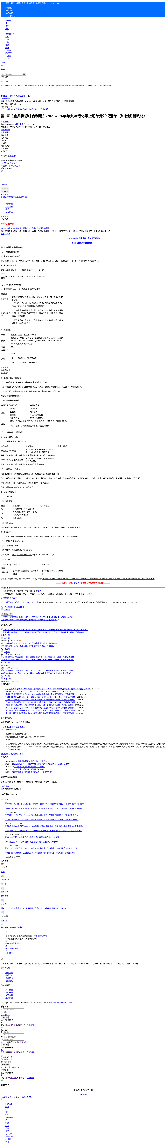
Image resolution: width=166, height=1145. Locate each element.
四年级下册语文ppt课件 (53, 85)
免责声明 (9, 995)
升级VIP (12, 156)
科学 (7, 31)
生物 (7, 42)
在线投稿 (9, 981)
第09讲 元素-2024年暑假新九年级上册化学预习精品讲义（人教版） (32, 842)
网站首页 (9, 21)
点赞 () (6, 163)
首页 (5, 96)
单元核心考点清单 (92, 85)
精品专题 (9, 53)
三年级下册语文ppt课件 (105, 85)
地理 (7, 40)
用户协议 (13, 1025)
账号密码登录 (14, 1067)
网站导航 (9, 975)
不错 (3, 872)
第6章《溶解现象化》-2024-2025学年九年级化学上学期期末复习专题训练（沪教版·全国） (41, 853)
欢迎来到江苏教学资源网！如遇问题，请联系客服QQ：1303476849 (32, 3)
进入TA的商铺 (9, 197)
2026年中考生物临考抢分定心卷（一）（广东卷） (33, 772)
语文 (7, 23)
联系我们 (9, 998)
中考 (7, 59)
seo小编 (7, 638)
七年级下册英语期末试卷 (79, 85)
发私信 (6, 191)
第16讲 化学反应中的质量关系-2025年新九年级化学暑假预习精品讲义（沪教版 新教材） (40, 713)
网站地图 (52, 1003)
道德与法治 (9, 34)
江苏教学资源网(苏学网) (12, 602)
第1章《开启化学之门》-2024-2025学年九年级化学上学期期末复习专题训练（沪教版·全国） (41, 820)
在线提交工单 (21, 727)
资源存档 (9, 978)
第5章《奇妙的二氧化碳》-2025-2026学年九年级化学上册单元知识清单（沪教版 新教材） (38, 617)
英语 (7, 29)
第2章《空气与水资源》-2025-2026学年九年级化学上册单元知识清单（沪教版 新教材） (40, 705)
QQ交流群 (5, 786)
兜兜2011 (7, 679)
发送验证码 (5, 1064)
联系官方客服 (22, 197)
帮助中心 (9, 11)
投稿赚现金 (7, 98)
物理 (7, 45)
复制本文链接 (8, 614)
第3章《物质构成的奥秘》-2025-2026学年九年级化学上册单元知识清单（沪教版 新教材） (41, 702)
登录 (39, 591)
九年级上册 (20, 96)
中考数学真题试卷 (65, 85)
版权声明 (9, 993)
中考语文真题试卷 (40, 85)
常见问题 (9, 207)
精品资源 (9, 13)
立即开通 (83, 1094)
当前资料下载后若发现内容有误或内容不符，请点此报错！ (26, 109)
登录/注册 (5, 1070)
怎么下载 (4, 896)
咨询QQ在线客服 (40, 936)
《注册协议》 (21, 1042)
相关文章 (9, 209)
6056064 (6, 122)
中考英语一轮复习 (6, 85)
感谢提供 (4, 921)
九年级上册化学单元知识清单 (12, 607)
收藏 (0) (15, 163)
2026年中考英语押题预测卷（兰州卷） (29, 769)
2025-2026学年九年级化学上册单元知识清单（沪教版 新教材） (26, 228)
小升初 (8, 56)
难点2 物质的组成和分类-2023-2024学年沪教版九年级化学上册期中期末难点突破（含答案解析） (43, 831)
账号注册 (4, 1067)
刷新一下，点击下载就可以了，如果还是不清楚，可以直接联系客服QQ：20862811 (34, 908)
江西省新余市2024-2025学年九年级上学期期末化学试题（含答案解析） (29, 620)
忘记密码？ (5, 1015)
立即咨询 (4, 217)
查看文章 (5, 234)
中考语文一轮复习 (17, 85)
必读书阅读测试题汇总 (12, 754)
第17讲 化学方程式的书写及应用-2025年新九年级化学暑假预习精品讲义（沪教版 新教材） (41, 710)
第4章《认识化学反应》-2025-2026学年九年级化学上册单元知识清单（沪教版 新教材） (40, 700)
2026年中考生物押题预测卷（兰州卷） (29, 767)
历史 (7, 37)
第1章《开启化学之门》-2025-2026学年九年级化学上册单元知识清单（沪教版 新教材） (40, 708)
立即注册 (30, 1025)
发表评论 (9, 212)
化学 (7, 48)
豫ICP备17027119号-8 (64, 1003)
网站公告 (9, 8)
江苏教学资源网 (30, 939)
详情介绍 (9, 204)
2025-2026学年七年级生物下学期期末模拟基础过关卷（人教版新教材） (42, 764)
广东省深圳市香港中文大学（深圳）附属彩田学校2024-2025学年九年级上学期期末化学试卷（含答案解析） (43, 632)
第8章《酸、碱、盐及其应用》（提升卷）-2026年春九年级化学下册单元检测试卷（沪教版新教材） (44, 809)
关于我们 (9, 990)
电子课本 (9, 50)
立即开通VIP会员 (9, 730)
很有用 (3, 884)
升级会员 (6, 130)
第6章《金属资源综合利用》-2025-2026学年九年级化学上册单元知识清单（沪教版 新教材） (37, 660)
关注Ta (6, 189)
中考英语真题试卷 (28, 85)
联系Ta (5, 194)
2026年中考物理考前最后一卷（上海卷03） (31, 761)
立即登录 (5, 1017)
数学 (7, 26)
